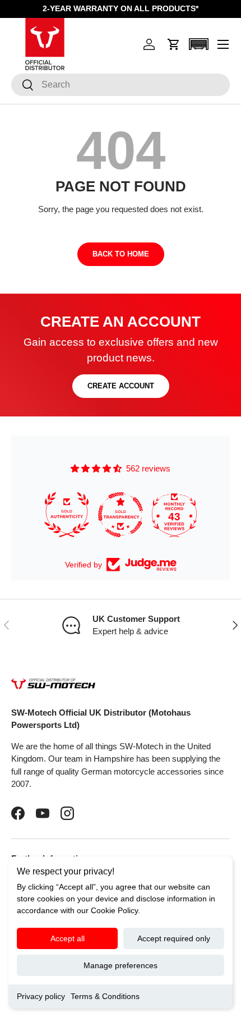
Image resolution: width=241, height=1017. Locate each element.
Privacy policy (41, 996)
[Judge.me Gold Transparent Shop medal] (120, 514)
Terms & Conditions (105, 996)
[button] (173, 44)
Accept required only (173, 938)
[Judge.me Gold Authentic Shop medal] (66, 514)
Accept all (67, 938)
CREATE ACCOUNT (120, 386)
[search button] (22, 85)
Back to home (120, 254)
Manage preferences (120, 965)
